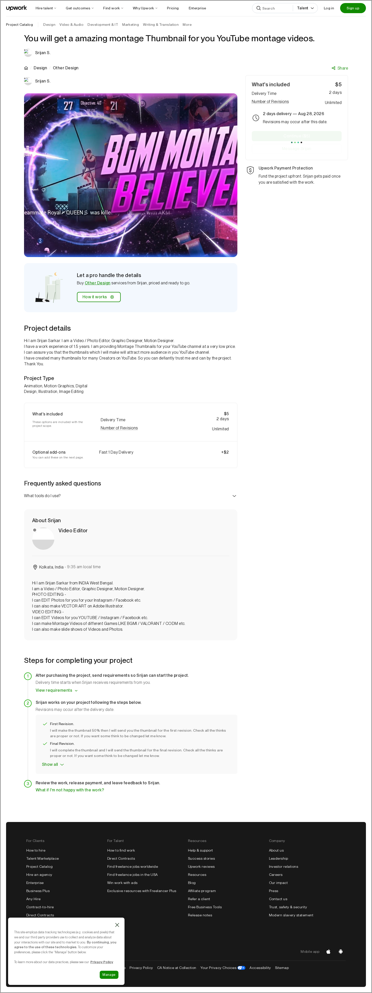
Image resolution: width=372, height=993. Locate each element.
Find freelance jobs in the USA (132, 875)
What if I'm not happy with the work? (70, 790)
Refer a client (199, 899)
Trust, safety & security (288, 907)
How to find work (121, 850)
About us (276, 850)
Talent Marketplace (42, 858)
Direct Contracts (40, 915)
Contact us (278, 899)
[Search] (259, 8)
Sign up (353, 8)
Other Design (98, 283)
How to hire (35, 850)
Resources (197, 875)
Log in (329, 8)
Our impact (278, 883)
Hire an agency (39, 875)
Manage (109, 975)
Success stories (201, 858)
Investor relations (283, 866)
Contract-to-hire (40, 907)
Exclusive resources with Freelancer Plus (141, 891)
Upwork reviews (201, 866)
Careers (276, 875)
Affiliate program (202, 891)
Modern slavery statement (291, 915)
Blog (192, 883)
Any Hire (33, 899)
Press (273, 891)
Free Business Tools (205, 907)
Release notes (200, 915)
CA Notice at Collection (176, 968)
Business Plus (38, 891)
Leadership (278, 858)
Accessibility (260, 968)
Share (343, 68)
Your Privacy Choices (223, 968)
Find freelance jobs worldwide (132, 866)
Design (40, 68)
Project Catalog (19, 25)
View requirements (54, 690)
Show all (50, 764)
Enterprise (35, 883)
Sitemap (282, 968)
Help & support (200, 850)
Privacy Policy (141, 968)
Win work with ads (122, 883)
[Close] (117, 925)
